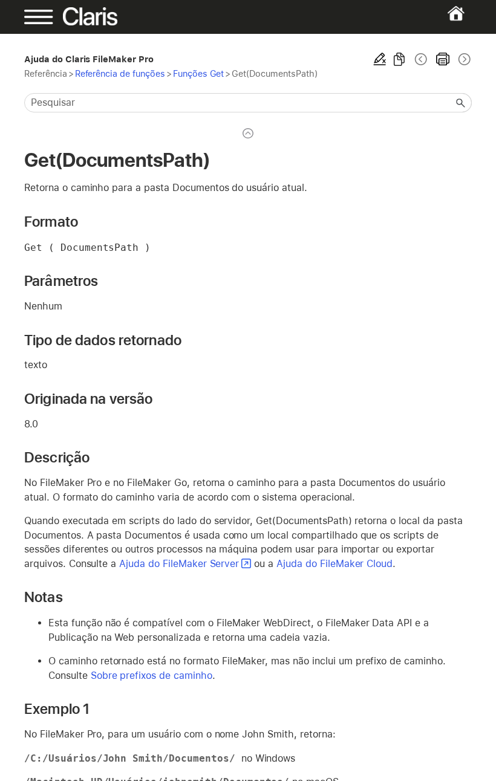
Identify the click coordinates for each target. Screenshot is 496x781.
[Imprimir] (443, 59)
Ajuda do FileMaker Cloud (334, 563)
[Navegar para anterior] (421, 59)
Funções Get (198, 73)
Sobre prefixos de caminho (151, 675)
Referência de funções (120, 73)
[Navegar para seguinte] (463, 59)
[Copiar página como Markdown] (399, 59)
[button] (461, 102)
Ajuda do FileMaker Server (179, 563)
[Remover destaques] (380, 59)
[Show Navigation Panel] (45, 16)
